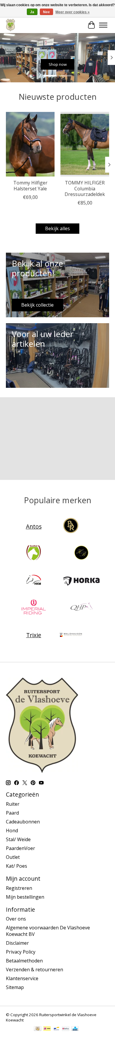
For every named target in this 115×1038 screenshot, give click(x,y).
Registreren (19, 888)
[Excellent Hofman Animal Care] (34, 553)
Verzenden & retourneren (34, 969)
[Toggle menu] (103, 25)
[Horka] (81, 580)
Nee (46, 12)
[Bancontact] (56, 1029)
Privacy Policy (20, 952)
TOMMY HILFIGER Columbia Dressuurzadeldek (85, 188)
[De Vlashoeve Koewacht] (10, 25)
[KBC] (75, 1029)
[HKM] (34, 580)
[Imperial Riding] (34, 607)
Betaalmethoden (24, 960)
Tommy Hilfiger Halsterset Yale (30, 185)
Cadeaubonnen (23, 821)
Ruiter (12, 804)
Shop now (58, 64)
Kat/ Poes (16, 866)
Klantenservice (22, 978)
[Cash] (37, 1029)
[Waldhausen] (70, 635)
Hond (12, 830)
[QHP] (81, 607)
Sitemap (15, 987)
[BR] (71, 526)
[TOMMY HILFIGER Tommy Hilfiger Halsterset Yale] (30, 144)
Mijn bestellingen (25, 897)
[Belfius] (65, 1029)
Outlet (13, 857)
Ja (32, 12)
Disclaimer (17, 943)
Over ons (16, 919)
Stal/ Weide (18, 839)
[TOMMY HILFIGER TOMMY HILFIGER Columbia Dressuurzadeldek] (84, 144)
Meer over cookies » (72, 12)
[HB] (81, 553)
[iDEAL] (47, 1029)
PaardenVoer (20, 848)
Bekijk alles (57, 228)
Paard (12, 813)
